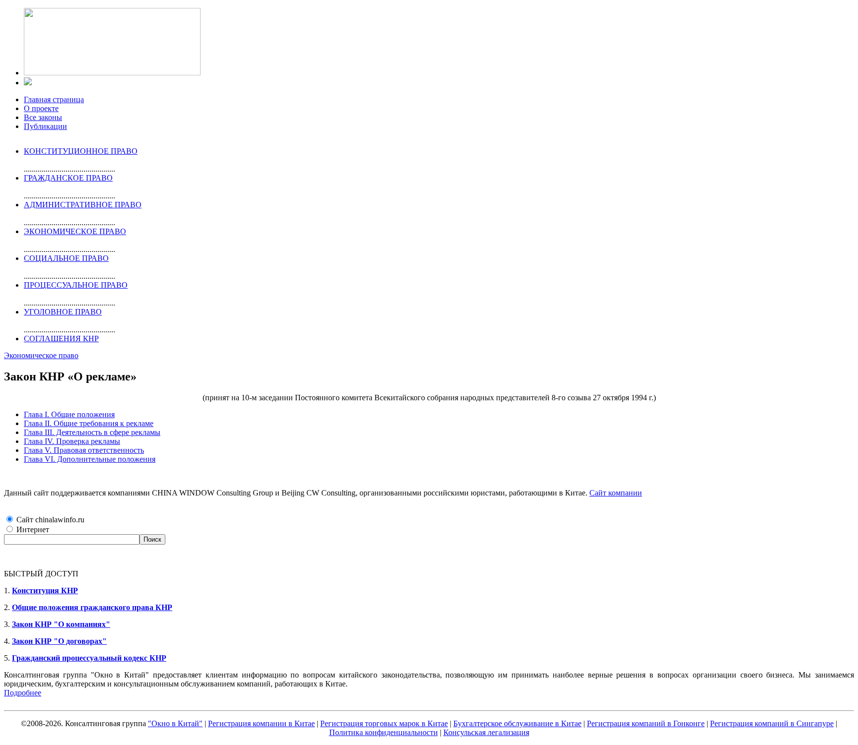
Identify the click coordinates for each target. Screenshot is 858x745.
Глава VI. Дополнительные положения (89, 459)
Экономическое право (41, 355)
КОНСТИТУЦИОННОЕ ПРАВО (81, 151)
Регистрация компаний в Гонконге (646, 723)
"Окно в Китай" (175, 723)
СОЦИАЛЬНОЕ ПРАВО (66, 258)
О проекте (41, 108)
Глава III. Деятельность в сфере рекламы (92, 432)
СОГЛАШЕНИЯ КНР (61, 338)
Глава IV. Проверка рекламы (72, 441)
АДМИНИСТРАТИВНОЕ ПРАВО (83, 204)
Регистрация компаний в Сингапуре (772, 723)
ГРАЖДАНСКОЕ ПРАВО (68, 178)
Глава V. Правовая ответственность (84, 450)
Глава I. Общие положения (69, 414)
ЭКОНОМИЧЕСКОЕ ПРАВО (75, 231)
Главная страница (54, 99)
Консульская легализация (486, 732)
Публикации (45, 126)
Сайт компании (615, 493)
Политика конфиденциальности (383, 732)
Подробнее (22, 692)
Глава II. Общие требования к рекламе (88, 423)
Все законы (43, 117)
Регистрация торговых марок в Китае (384, 723)
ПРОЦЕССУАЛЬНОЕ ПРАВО (76, 285)
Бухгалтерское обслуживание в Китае (517, 723)
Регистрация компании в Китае (261, 723)
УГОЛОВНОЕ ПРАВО (63, 312)
